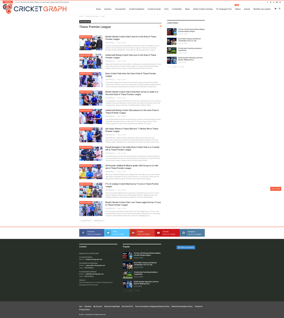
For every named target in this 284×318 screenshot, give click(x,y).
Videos (238, 7)
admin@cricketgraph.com (95, 274)
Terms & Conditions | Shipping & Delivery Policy (152, 306)
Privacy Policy (84, 309)
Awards (247, 9)
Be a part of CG (127, 306)
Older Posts (86, 220)
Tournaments (120, 9)
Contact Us (198, 306)
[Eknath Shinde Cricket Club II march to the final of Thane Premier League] (91, 42)
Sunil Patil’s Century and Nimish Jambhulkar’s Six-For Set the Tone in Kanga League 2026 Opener (46, 2)
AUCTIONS (276, 189)
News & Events (86, 37)
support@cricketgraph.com (95, 265)
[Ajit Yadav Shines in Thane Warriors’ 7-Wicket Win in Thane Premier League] (91, 134)
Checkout (87, 306)
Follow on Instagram (187, 247)
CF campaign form (224, 9)
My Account (97, 306)
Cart (80, 306)
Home (98, 9)
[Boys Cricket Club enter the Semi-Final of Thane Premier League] (91, 79)
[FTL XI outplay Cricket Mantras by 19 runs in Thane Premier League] (91, 190)
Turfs (166, 9)
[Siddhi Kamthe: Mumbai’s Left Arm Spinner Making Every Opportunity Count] (172, 60)
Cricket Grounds (154, 9)
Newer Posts (99, 220)
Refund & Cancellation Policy (182, 306)
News (187, 9)
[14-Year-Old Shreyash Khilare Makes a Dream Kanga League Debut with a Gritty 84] (172, 31)
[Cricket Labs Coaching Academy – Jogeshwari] (172, 50)
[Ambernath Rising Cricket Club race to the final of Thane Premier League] (91, 61)
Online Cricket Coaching (203, 9)
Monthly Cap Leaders (262, 9)
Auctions (107, 9)
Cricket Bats (177, 9)
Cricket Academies (136, 9)
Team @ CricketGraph (112, 306)
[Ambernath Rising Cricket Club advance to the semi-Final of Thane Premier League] (91, 116)
